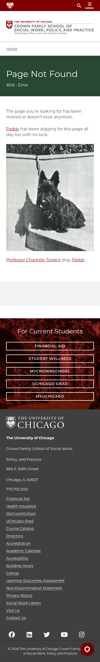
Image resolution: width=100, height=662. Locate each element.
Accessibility (17, 558)
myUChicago (50, 396)
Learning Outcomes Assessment (35, 580)
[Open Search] (79, 5)
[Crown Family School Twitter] (46, 634)
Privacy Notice (19, 595)
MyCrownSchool (50, 371)
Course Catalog (20, 528)
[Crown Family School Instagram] (81, 634)
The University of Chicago (30, 438)
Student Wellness (50, 358)
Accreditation (18, 543)
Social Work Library (23, 603)
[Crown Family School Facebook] (11, 634)
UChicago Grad (50, 383)
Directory (14, 536)
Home (11, 48)
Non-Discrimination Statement (34, 588)
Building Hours (19, 565)
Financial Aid (50, 346)
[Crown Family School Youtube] (64, 634)
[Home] (50, 27)
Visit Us (13, 610)
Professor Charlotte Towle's (33, 259)
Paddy (12, 129)
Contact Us (16, 618)
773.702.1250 (17, 489)
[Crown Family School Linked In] (29, 634)
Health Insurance (21, 506)
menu (89, 8)
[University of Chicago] (35, 422)
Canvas (12, 573)
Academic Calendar (23, 551)
